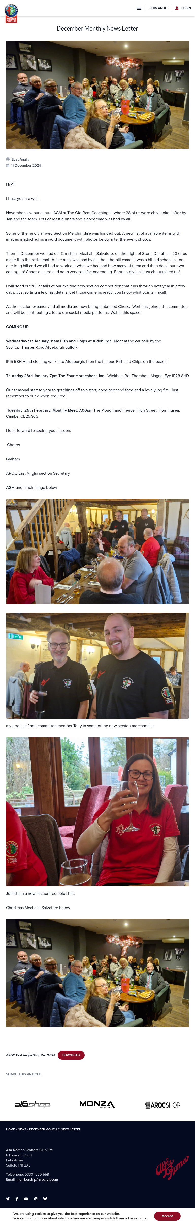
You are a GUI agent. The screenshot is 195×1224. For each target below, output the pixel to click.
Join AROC (158, 8)
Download (71, 1055)
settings (140, 1218)
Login (186, 8)
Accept (167, 1216)
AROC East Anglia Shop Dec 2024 (30, 1055)
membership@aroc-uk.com (37, 1179)
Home (10, 1129)
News (22, 1129)
